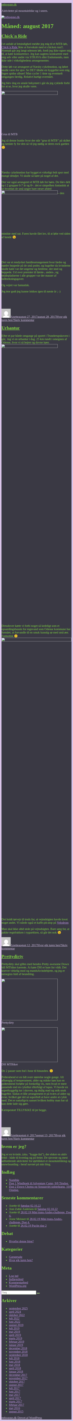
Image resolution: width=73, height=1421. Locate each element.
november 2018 (18, 1351)
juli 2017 (14, 1388)
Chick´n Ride (14, 36)
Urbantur (10, 328)
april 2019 (15, 1335)
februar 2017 (16, 1404)
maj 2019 (14, 1331)
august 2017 (16, 1384)
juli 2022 (14, 1318)
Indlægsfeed (16, 1279)
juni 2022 (14, 1321)
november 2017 (18, 1378)
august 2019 (16, 1325)
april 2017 (15, 1398)
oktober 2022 (17, 1315)
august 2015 (16, 1411)
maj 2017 (14, 1394)
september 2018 (18, 1355)
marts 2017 (15, 1401)
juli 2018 (14, 1358)
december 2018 (18, 1348)
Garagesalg (15, 1256)
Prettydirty (12, 956)
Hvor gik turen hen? (49, 945)
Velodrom (63, 922)
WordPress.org (17, 1285)
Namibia (14, 1180)
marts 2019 (15, 1338)
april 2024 (15, 1311)
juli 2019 (14, 1328)
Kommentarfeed (18, 1282)
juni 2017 (14, 1391)
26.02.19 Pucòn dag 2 (34, 1225)
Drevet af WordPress (29, 1417)
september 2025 (18, 1308)
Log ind (13, 1275)
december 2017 (18, 1374)
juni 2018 (14, 1361)
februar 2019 (16, 1341)
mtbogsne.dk (9, 4)
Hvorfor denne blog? (21, 1241)
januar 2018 (16, 1371)
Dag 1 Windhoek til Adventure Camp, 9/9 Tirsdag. (39, 1183)
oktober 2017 (17, 1381)
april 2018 (15, 1368)
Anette (15, 316)
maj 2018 (14, 1365)
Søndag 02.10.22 (31, 1205)
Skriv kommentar (24, 320)
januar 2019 (16, 1345)
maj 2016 (14, 1408)
